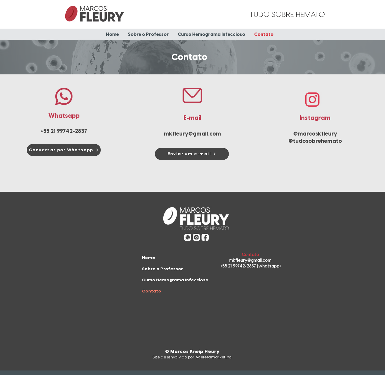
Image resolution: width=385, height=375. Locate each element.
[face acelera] (205, 237)
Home (148, 258)
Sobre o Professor (162, 269)
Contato (151, 291)
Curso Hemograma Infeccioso (175, 280)
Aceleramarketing (214, 357)
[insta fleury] (196, 237)
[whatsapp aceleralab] (187, 237)
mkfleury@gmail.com (192, 134)
